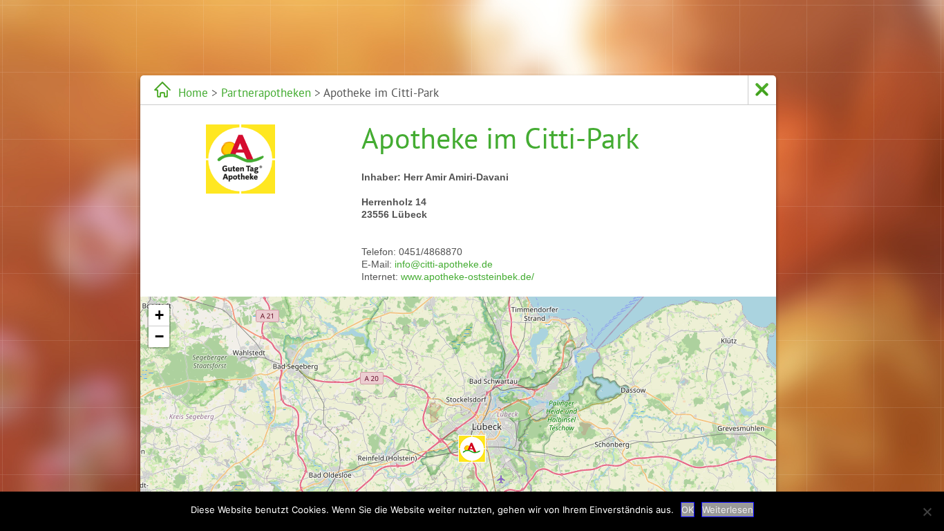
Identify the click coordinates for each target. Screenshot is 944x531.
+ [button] (159, 315)
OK (687, 509)
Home (193, 92)
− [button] (159, 336)
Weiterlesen (727, 509)
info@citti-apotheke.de (444, 264)
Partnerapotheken (266, 92)
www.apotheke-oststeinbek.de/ (467, 276)
